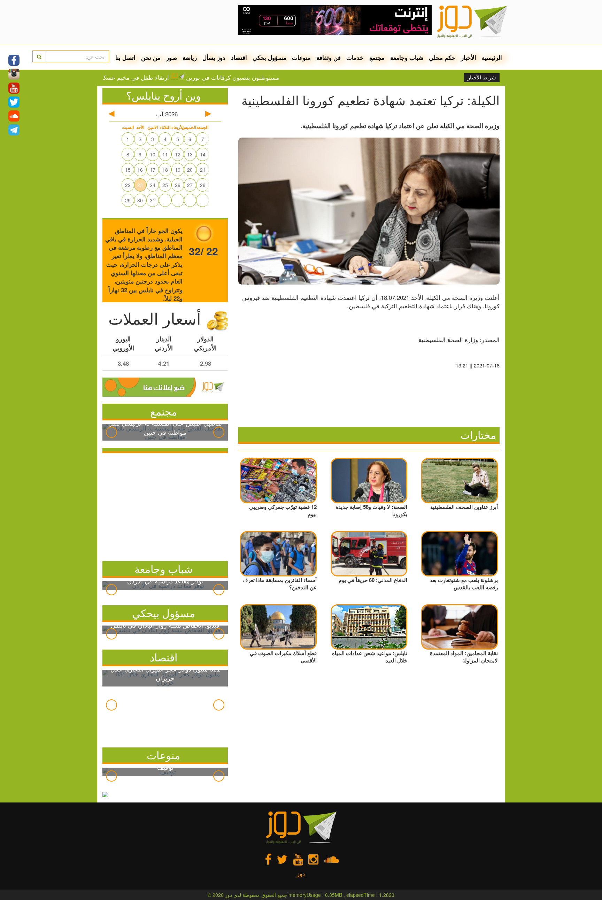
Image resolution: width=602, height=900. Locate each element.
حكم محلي (442, 57)
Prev (111, 432)
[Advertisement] (165, 505)
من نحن (151, 57)
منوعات (301, 57)
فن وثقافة (328, 57)
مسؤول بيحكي (163, 612)
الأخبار (468, 57)
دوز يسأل (213, 57)
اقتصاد (239, 57)
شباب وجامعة (406, 57)
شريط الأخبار (482, 77)
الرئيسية (492, 57)
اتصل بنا (125, 57)
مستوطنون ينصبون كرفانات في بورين (257, 77)
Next (218, 432)
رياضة (190, 57)
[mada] (335, 17)
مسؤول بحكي (269, 57)
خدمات (355, 57)
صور (171, 57)
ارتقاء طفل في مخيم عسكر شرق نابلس (144, 77)
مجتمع (377, 57)
